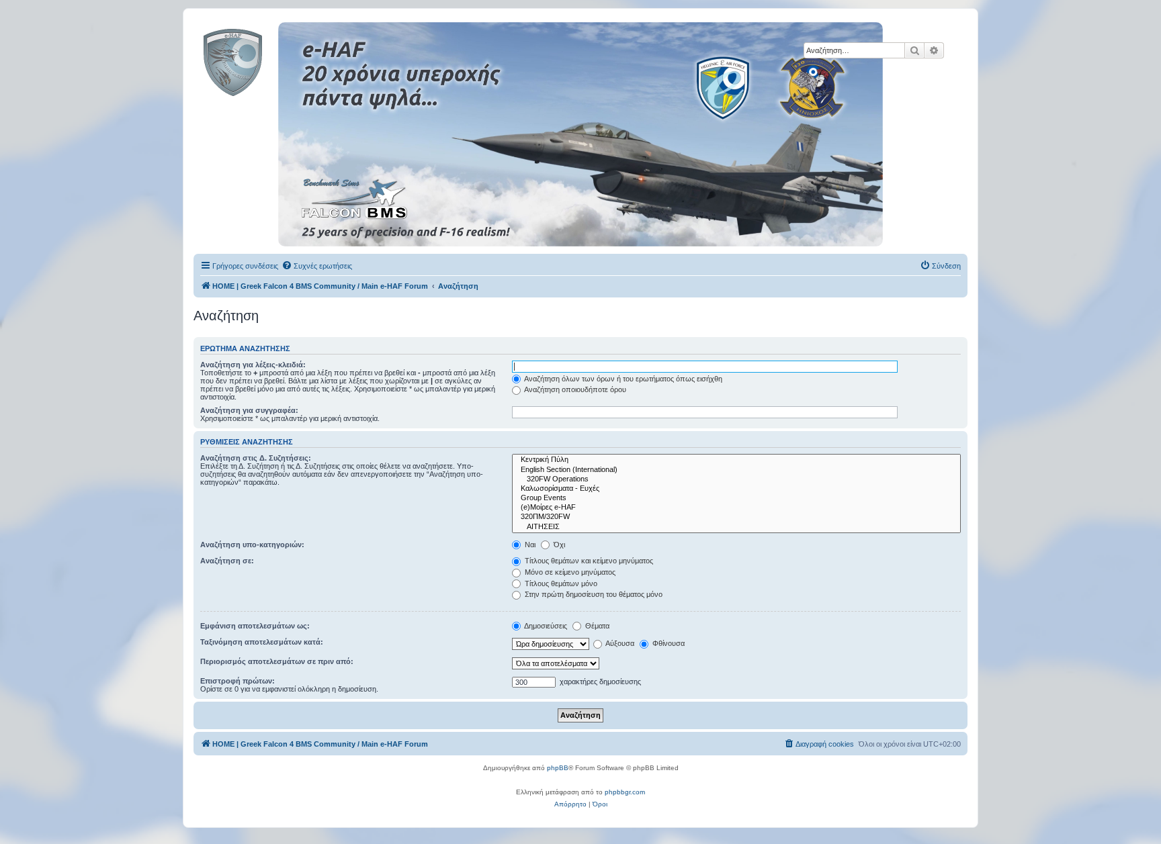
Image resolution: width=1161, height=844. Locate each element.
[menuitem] (317, 266)
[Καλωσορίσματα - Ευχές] (736, 489)
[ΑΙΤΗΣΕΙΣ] (736, 527)
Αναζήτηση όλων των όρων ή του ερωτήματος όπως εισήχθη (622, 379)
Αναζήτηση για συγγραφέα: (249, 410)
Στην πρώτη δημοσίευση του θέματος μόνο (592, 594)
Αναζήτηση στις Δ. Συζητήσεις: (255, 458)
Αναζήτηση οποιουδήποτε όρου (574, 389)
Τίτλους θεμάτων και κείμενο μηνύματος (588, 561)
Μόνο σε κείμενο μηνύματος (569, 572)
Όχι (558, 545)
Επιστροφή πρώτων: (237, 681)
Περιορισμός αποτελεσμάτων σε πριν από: (276, 661)
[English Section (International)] (736, 470)
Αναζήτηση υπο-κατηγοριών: (252, 545)
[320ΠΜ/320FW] (736, 517)
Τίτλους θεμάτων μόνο (560, 583)
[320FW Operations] (736, 479)
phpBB (557, 767)
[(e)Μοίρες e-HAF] (736, 507)
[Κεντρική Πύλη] (736, 460)
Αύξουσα (619, 643)
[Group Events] (736, 498)
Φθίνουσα (667, 643)
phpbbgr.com (625, 792)
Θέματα (596, 626)
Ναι (529, 545)
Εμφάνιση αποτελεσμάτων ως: (255, 626)
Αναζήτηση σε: (227, 561)
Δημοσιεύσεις (545, 626)
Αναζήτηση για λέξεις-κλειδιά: (253, 365)
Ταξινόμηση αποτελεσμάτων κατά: (261, 642)
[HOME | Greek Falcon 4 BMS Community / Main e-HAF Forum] (263, 59)
